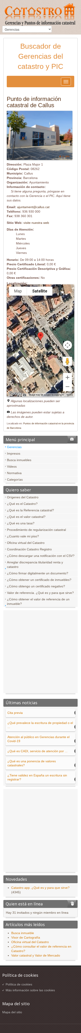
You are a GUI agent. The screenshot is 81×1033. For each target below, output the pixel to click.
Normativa (14, 473)
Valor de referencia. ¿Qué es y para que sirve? (40, 593)
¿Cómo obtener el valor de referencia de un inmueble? (38, 601)
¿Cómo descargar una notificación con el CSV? (40, 556)
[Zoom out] (67, 386)
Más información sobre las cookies (30, 990)
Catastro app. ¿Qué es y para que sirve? (40, 887)
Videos (12, 466)
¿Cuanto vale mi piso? (23, 536)
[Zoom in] (67, 377)
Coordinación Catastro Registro (29, 549)
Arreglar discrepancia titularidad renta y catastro (35, 564)
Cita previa (15, 713)
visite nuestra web (36, 222)
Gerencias (14, 447)
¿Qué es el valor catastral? (26, 517)
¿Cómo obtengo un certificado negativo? (36, 586)
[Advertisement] (40, 652)
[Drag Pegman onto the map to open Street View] (67, 361)
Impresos (13, 453)
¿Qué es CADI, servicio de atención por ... (37, 751)
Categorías (15, 479)
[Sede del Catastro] (40, 15)
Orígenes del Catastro (22, 497)
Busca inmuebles (19, 460)
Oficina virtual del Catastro (26, 543)
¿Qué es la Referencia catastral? (30, 510)
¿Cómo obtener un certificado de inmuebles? (39, 580)
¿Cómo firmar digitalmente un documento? (37, 573)
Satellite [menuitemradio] (39, 291)
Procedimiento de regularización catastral (36, 530)
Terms (69, 395)
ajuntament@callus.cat (33, 207)
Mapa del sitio (12, 1012)
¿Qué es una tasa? (20, 523)
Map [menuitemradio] (18, 291)
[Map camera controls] (67, 345)
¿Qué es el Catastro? (22, 504)
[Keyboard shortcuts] (24, 395)
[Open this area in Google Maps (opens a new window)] (15, 394)
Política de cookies (19, 984)
